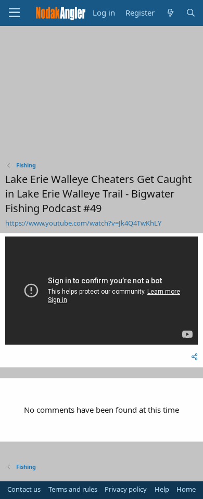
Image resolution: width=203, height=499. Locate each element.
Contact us (24, 489)
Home (186, 489)
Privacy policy (126, 489)
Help (162, 489)
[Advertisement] (101, 96)
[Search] (191, 12)
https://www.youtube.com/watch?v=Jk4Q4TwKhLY (83, 223)
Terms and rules (72, 489)
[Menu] (14, 13)
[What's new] (170, 12)
